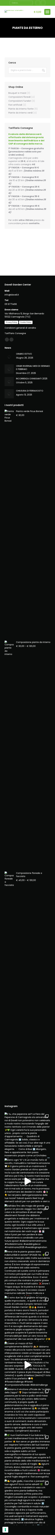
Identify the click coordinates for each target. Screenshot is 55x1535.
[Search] (30, 3)
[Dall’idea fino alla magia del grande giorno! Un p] (27, 1227)
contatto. (34, 223)
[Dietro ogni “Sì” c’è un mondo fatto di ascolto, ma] (27, 1181)
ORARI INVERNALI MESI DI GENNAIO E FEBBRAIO (33, 367)
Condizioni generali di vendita (20, 327)
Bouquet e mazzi (17, 92)
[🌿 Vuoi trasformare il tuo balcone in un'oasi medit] (27, 1456)
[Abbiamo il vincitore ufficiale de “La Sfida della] (27, 1410)
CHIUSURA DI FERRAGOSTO (29, 390)
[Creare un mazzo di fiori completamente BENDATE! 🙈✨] (27, 1364)
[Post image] (9, 356)
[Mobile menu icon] (47, 12)
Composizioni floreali (19, 96)
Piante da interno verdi (20, 112)
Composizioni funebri (19, 100)
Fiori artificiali (15, 104)
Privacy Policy (11, 322)
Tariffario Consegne (15, 333)
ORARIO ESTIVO (24, 353)
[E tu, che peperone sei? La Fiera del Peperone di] (27, 1135)
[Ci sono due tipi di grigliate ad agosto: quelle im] (27, 1319)
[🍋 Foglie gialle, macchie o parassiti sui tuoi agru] (27, 1502)
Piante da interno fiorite (21, 108)
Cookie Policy (25, 322)
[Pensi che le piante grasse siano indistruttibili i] (27, 1273)
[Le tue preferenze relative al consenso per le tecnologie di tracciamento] (5, 1530)
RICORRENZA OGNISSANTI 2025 (31, 378)
